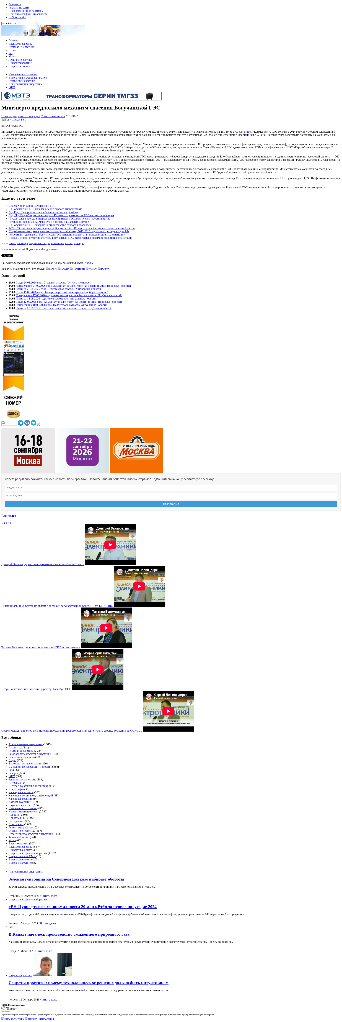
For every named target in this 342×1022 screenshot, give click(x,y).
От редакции (16, 821)
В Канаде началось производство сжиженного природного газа (69, 934)
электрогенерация (29, 116)
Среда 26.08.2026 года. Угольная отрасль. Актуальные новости (54, 282)
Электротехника (18, 843)
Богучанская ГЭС (37, 243)
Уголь (12, 56)
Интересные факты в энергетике (28, 785)
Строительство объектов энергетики (31, 833)
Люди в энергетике (20, 59)
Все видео (8, 516)
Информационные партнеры (26, 10)
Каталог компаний (20, 801)
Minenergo (22, 243)
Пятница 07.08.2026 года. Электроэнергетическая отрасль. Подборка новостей (64, 308)
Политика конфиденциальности (28, 13)
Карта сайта (5, 1011)
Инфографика (17, 789)
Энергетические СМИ (22, 856)
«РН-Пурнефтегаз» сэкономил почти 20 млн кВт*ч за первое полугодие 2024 (83, 906)
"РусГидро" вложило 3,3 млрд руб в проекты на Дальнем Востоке (49, 221)
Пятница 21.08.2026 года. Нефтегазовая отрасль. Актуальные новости (58, 288)
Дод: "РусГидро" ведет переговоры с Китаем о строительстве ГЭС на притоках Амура (61, 215)
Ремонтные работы (20, 827)
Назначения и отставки (23, 74)
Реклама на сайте (19, 7)
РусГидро (79, 243)
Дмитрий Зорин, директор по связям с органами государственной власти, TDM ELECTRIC (57, 605)
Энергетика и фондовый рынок (28, 77)
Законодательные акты (22, 779)
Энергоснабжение (20, 66)
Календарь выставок (21, 792)
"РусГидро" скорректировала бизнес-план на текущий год (44, 212)
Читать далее (49, 895)
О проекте (15, 4)
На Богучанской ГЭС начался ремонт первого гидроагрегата (45, 208)
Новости (14, 814)
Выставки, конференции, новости (29, 766)
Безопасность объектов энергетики (30, 753)
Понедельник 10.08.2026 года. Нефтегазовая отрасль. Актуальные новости (61, 304)
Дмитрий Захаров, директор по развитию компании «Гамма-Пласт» (42, 564)
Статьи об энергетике (22, 80)
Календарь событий (21, 798)
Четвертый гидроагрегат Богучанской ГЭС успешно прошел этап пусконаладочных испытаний (67, 234)
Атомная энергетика (21, 750)
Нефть (12, 50)
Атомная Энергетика (21, 46)
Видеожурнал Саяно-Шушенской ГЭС (32, 205)
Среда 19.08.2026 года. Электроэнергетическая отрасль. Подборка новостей (62, 292)
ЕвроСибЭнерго (56, 243)
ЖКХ (12, 87)
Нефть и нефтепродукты (23, 811)
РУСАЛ (68, 243)
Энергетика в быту (20, 849)
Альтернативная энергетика (26, 83)
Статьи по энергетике (22, 830)
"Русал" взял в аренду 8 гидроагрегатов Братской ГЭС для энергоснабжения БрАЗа (59, 218)
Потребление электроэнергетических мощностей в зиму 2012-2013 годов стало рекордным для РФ (69, 231)
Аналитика (15, 747)
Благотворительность (22, 757)
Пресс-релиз (16, 824)
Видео (12, 760)
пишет (248, 131)
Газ (10, 53)
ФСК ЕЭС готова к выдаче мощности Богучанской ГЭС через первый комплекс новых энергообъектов (72, 228)
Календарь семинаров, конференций (31, 795)
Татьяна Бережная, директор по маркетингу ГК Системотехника (40, 647)
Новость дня (9, 116)
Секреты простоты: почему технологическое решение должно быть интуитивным (89, 982)
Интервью (15, 782)
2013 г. (12, 243)
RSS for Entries (17, 17)
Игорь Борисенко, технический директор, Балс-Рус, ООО (36, 689)
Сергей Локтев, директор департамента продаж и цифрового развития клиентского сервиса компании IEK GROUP (71, 730)
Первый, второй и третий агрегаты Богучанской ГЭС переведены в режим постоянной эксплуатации (71, 237)
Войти (89, 262)
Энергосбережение (20, 62)
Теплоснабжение (19, 837)
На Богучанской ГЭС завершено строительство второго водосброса (50, 224)
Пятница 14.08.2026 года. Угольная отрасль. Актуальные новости (56, 298)
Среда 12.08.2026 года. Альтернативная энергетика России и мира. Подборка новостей (69, 301)
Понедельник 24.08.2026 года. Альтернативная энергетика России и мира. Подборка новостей (73, 285)
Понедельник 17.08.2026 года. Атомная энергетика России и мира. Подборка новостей (69, 295)
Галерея (13, 773)
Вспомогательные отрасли (25, 763)
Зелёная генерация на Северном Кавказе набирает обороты (66, 879)
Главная (13, 40)
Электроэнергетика (20, 43)
